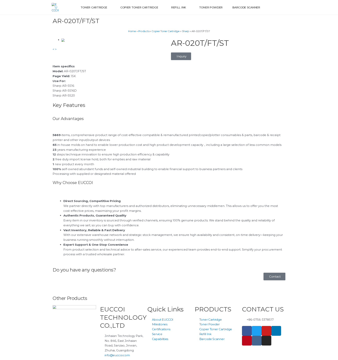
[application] (109, 7)
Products (143, 31)
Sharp (185, 31)
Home (132, 31)
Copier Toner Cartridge (165, 31)
